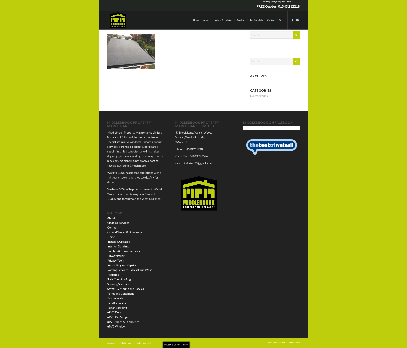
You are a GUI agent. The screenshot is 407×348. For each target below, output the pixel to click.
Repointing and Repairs (121, 265)
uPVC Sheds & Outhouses (123, 322)
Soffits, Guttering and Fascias (125, 289)
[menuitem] (196, 20)
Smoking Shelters (118, 284)
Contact (112, 227)
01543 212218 (289, 6)
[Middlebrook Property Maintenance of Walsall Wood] (118, 20)
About (111, 218)
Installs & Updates (118, 241)
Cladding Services (118, 222)
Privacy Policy (115, 255)
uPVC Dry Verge (117, 317)
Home (111, 237)
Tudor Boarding (117, 307)
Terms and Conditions (120, 293)
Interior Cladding (117, 246)
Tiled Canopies (116, 303)
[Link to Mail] (297, 20)
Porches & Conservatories (123, 251)
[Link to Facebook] (292, 20)
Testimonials (115, 298)
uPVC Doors (115, 312)
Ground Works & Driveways (124, 232)
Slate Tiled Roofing (119, 279)
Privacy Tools (115, 260)
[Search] (280, 20)
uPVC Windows (117, 326)
